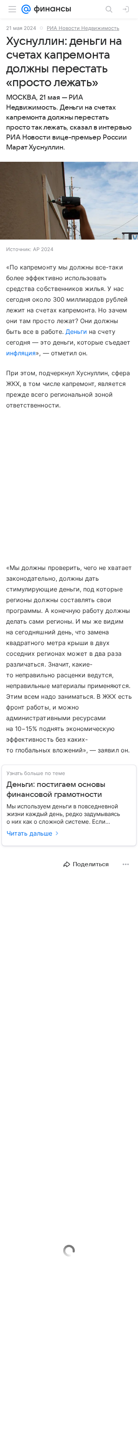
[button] (69, 201)
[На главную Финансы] (51, 9)
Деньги (76, 331)
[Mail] (26, 9)
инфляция (21, 353)
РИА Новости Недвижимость (83, 28)
